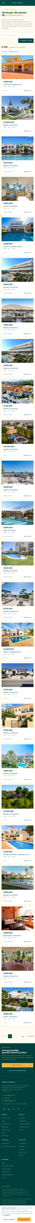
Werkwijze (22, 1146)
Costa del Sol (22, 1121)
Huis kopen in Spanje (7, 1166)
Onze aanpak (22, 1143)
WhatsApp (7, 1098)
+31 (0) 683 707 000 (9, 1095)
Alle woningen (6, 1118)
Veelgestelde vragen (7, 1174)
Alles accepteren (24, 1219)
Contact (4, 1177)
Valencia (21, 1129)
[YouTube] (18, 1109)
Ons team (21, 1149)
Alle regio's (22, 1118)
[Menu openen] (3, 3)
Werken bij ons (23, 1152)
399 (23, 1036)
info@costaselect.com (10, 1100)
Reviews (21, 1155)
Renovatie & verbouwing (8, 1146)
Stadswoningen (6, 1129)
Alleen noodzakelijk (9, 1219)
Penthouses (5, 1127)
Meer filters (27, 40)
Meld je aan (17, 1065)
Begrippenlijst (6, 1171)
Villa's (3, 1121)
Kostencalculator (6, 1169)
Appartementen (6, 1124)
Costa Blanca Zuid (24, 1127)
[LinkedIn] (9, 1109)
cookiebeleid (7, 1215)
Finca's (4, 1132)
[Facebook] (13, 1109)
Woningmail (5, 1135)
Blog (3, 1163)
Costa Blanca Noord (24, 1124)
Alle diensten (5, 1143)
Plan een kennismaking (17, 1070)
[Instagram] (4, 1109)
